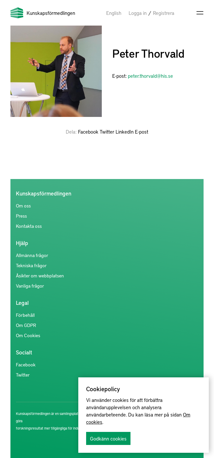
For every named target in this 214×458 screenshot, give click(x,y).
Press (21, 215)
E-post (141, 131)
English (113, 12)
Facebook (88, 131)
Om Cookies (28, 335)
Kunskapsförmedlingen (51, 12)
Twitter (107, 131)
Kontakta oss (29, 226)
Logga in (138, 12)
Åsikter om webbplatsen (40, 275)
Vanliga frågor (30, 285)
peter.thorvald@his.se (150, 75)
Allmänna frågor (32, 255)
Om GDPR (26, 325)
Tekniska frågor (31, 265)
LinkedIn (125, 131)
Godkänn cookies (108, 438)
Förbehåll (25, 315)
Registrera (163, 12)
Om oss (23, 205)
